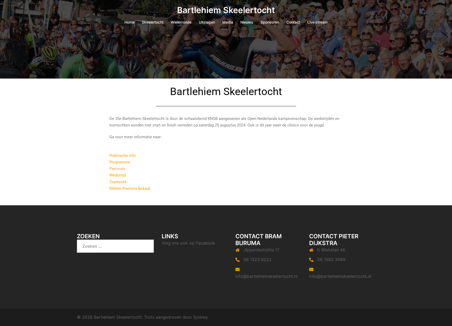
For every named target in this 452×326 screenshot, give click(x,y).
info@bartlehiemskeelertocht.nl (266, 276)
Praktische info (122, 155)
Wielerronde (181, 22)
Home (129, 22)
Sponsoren (270, 22)
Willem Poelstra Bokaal (129, 188)
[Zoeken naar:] (115, 246)
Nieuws (246, 22)
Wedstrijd (117, 175)
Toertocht (117, 182)
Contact (293, 22)
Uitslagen (207, 22)
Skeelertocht (152, 22)
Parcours (117, 168)
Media (227, 22)
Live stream (317, 22)
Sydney (200, 317)
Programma (119, 162)
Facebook (205, 243)
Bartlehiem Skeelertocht (226, 10)
